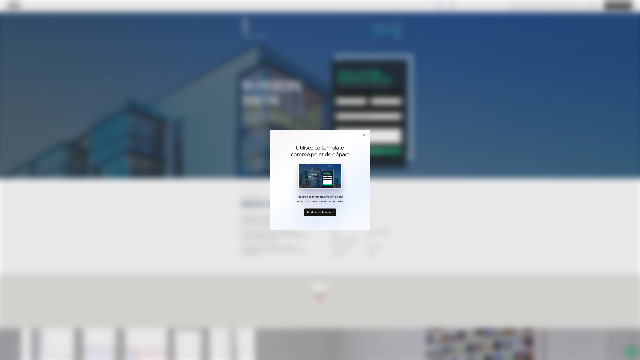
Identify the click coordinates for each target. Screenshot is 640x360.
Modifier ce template (320, 212)
